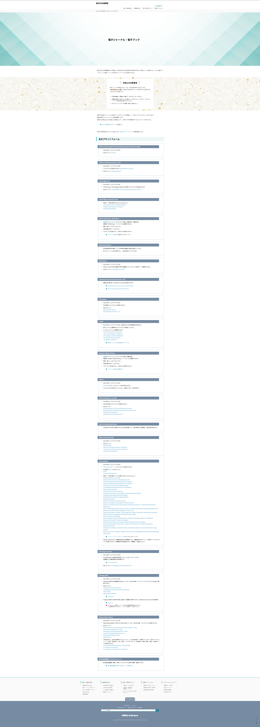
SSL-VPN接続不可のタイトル (109, 124)
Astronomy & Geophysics (110, 412)
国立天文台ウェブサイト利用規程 (135, 707)
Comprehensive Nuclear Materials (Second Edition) (117, 481)
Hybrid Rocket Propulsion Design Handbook (115, 497)
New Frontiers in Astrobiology (111, 516)
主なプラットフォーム (126, 132)
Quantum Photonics (109, 526)
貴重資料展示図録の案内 (149, 689)
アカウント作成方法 (113, 234)
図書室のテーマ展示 (168, 685)
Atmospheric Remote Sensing (111, 478)
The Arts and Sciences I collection (112, 332)
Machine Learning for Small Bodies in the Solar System (118, 503)
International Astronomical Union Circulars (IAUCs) (120, 286)
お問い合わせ (127, 705)
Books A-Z (110, 603)
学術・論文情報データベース (89, 689)
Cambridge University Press (108, 199)
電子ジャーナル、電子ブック (89, 687)
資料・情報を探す (127, 8)
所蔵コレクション (159, 8)
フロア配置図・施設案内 (108, 689)
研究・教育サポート (147, 8)
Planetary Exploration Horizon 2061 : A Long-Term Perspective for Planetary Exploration (128, 524)
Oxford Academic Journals (108, 398)
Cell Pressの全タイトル (109, 467)
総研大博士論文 (86, 692)
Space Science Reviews (109, 593)
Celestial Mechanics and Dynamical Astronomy (116, 590)
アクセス (134, 705)
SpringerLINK (103, 575)
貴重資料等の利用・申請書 (149, 687)
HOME (97, 11)
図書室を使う (137, 8)
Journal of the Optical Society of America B (115, 449)
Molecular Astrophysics (109, 208)
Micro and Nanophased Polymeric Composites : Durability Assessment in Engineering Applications (130, 508)
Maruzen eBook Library (107, 353)
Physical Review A (116, 171)
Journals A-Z (111, 596)
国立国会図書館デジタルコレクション (110, 659)
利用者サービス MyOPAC (128, 685)
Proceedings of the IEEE (118, 269)
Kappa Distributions (109, 499)
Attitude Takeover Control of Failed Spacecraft (116, 480)
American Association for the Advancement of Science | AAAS (119, 147)
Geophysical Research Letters (111, 635)
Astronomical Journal (109, 309)
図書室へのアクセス (107, 692)
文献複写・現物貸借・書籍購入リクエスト (128, 688)
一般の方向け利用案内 (107, 687)
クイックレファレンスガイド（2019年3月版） (119, 536)
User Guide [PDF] (112, 562)
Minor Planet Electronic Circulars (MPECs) (118, 289)
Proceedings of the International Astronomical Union (126, 189)
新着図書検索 (85, 694)
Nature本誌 (106, 385)
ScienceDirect (103, 461)
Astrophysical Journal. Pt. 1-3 (111, 311)
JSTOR (101, 322)
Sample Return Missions (110, 528)
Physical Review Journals (126, 168)
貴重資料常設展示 (167, 689)
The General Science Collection (112, 338)
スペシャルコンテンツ (170, 682)
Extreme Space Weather (110, 489)
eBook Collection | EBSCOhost (109, 219)
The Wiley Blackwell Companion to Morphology (116, 645)
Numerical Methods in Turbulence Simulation (116, 520)
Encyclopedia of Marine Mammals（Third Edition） (117, 487)
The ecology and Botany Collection (113, 336)
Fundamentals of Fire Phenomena (113, 491)
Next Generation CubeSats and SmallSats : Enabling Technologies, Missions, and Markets (128, 518)
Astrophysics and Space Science (112, 588)
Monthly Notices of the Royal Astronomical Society (117, 408)
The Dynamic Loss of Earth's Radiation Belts (115, 485)
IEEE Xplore (103, 261)
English (159, 6)
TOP (256, 723)
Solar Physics (107, 591)
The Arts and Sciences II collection (112, 334)
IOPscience (102, 299)
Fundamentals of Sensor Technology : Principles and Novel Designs (122, 493)
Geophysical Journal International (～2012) (115, 631)
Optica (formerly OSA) (106, 437)
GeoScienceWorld (105, 245)
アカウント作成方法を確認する (115, 369)
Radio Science (107, 637)
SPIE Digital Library (105, 551)
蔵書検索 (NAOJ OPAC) (109, 222)
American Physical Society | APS (110, 163)
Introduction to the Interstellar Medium (114, 205)
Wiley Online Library (106, 617)
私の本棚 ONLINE (167, 692)
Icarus (105, 471)
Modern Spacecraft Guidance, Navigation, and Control (118, 510)
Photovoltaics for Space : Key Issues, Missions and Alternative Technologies (124, 522)
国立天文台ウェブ (122, 707)
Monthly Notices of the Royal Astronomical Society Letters (119, 410)
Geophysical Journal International (112, 414)
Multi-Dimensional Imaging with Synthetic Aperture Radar (119, 514)
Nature (101, 380)
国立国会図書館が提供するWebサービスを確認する (120, 665)
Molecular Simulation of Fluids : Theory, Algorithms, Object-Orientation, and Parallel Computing (130, 512)
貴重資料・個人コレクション (150, 685)
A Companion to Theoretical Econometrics (115, 649)
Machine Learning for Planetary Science (114, 501)
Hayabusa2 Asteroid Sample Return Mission (115, 495)
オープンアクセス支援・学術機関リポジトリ (129, 691)
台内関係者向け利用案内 (108, 685)
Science (113, 152)
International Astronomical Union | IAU (112, 279)
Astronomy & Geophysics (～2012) (112, 629)
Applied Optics (107, 445)
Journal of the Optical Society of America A (115, 447)
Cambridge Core (104, 181)
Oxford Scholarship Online (108, 424)
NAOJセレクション (168, 687)
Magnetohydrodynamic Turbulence (113, 207)
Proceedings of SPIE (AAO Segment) (121, 565)
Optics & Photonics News (110, 451)
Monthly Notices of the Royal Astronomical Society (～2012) (120, 627)
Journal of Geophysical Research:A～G (114, 633)
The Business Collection (110, 339)
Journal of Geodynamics (110, 473)
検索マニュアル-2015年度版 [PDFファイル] (118, 342)
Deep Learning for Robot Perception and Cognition (117, 483)
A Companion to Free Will (110, 647)
